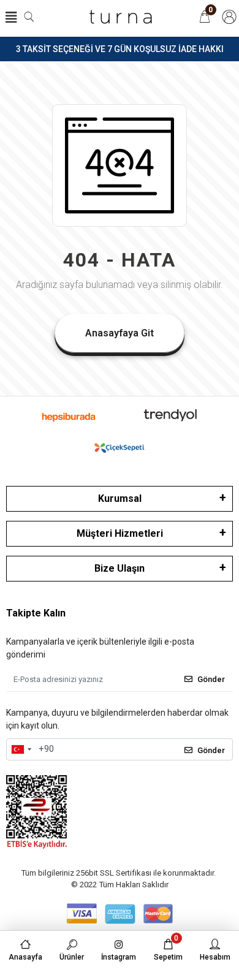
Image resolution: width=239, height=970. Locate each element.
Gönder (211, 679)
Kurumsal (120, 498)
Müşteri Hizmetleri (120, 533)
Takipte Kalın (36, 613)
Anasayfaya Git (119, 333)
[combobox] (21, 749)
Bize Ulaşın (119, 568)
